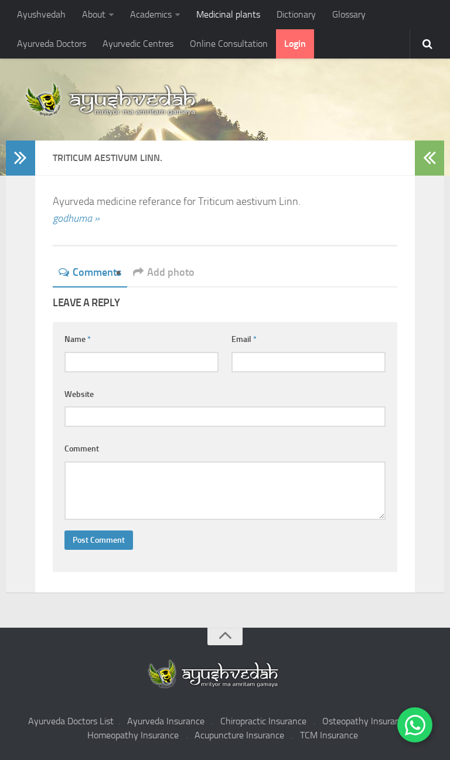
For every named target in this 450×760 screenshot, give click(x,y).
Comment (81, 449)
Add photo (171, 272)
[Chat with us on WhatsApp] (414, 724)
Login (295, 43)
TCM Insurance (329, 735)
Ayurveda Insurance (165, 721)
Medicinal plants (228, 14)
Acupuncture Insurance (239, 735)
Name (77, 339)
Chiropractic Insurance (263, 721)
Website (79, 394)
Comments (97, 272)
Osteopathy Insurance (365, 721)
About (93, 14)
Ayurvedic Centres (138, 43)
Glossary (349, 14)
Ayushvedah (41, 14)
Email (244, 339)
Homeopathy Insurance (133, 735)
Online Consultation (229, 43)
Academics (151, 14)
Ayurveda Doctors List (71, 721)
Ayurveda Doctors (51, 43)
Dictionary (296, 14)
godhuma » (76, 218)
